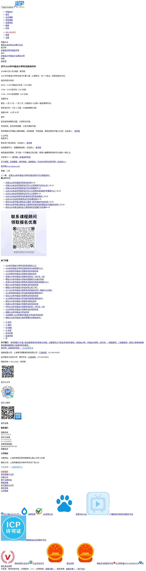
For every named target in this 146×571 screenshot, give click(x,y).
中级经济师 (14, 50)
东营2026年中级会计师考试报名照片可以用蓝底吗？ (30, 175)
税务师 (3, 61)
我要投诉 (4, 449)
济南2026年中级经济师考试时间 (18, 183)
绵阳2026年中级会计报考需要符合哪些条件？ (23, 318)
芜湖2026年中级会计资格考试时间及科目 (21, 304)
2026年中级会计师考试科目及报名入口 (20, 266)
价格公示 (4, 477)
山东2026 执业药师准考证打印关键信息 (21, 199)
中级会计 (9, 12)
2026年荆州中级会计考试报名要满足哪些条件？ (24, 298)
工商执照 (43, 353)
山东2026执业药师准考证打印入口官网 (20, 194)
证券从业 (12, 45)
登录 (7, 35)
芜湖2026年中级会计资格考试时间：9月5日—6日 (25, 277)
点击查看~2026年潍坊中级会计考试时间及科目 (24, 315)
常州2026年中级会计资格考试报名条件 (20, 301)
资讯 (7, 28)
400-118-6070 (10, 32)
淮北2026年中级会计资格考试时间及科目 (21, 296)
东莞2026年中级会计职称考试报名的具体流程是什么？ (27, 282)
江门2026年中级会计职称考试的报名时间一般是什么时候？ (29, 290)
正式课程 (9, 17)
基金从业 (4, 45)
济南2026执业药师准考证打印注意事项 (20, 188)
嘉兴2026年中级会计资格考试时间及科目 (21, 285)
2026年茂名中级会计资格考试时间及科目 (21, 309)
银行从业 (19, 45)
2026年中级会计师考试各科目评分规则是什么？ (24, 268)
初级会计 (4, 56)
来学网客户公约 (7, 474)
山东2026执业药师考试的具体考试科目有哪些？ (24, 196)
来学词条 (4, 488)
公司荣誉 (4, 491)
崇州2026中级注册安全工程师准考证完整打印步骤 (25, 207)
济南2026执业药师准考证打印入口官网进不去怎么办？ (27, 185)
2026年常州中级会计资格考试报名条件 (20, 274)
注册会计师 (20, 56)
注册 (7, 38)
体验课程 (9, 20)
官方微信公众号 (7, 485)
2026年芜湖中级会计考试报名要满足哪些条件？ (24, 293)
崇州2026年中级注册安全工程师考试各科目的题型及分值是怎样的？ (32, 205)
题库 (7, 25)
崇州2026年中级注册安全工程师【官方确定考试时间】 (27, 202)
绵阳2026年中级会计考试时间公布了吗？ (21, 288)
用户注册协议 (6, 480)
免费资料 (9, 23)
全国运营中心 (17, 467)
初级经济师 (5, 50)
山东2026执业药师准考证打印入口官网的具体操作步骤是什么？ (31, 191)
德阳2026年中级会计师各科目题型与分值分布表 (24, 279)
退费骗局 (4, 472)
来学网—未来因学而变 (21, 157)
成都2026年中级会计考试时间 (17, 312)
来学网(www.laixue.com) (10, 166)
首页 (7, 15)
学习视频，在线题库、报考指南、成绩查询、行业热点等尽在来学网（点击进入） (34, 162)
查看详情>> (50, 569)
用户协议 (81, 569)
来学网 (77, 131)
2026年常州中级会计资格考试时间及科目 (21, 271)
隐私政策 (4, 483)
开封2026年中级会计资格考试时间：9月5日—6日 (25, 307)
